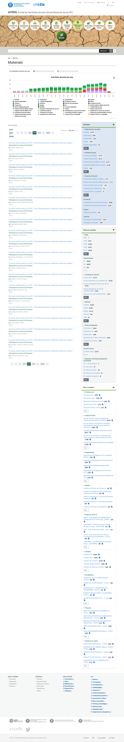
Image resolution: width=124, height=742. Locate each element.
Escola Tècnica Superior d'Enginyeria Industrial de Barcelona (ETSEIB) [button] (96, 419)
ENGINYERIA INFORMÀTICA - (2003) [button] (96, 652)
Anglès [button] (86, 311)
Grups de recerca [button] (90, 515)
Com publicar (90, 2)
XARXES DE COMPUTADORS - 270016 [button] (96, 583)
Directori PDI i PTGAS (99, 698)
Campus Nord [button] (88, 558)
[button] (110, 5)
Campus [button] (87, 551)
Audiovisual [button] (87, 135)
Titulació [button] (87, 608)
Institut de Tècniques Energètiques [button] (95, 507)
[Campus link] (84, 522)
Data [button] (86, 235)
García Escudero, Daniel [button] (92, 407)
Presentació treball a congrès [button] (94, 179)
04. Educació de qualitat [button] (92, 373)
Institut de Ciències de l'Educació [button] (95, 488)
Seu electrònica (97, 685)
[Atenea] (15, 729)
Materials (103, 51)
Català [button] (86, 308)
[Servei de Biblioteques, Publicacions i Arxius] (36, 721)
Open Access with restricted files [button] (95, 294)
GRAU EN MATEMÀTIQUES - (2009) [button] (95, 626)
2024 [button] (85, 247)
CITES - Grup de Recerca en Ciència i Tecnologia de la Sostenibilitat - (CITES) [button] (97, 536)
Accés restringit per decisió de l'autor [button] (96, 284)
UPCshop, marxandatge (99, 703)
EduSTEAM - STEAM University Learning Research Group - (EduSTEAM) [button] (97, 525)
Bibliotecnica (68, 684)
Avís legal (112, 738)
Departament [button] (89, 452)
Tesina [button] (86, 168)
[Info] (78, 2)
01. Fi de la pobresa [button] (90, 364)
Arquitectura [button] (88, 334)
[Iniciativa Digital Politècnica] (16, 721)
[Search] (111, 51)
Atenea (95, 679)
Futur (66, 681)
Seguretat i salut (97, 709)
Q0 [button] (84, 267)
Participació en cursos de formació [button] (96, 202)
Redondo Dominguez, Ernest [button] (93, 401)
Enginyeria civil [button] (88, 331)
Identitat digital (97, 687)
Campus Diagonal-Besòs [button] (92, 564)
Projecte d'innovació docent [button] (93, 185)
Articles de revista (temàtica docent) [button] (96, 182)
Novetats (102, 2)
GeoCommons (69, 686)
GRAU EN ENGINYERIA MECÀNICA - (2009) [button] (98, 631)
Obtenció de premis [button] (90, 212)
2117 (34, 133)
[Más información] (114, 51)
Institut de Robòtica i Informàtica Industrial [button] (98, 502)
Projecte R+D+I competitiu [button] (93, 191)
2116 (29, 133)
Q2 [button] (84, 264)
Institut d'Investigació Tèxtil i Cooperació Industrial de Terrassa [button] (97, 492)
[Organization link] (112, 420)
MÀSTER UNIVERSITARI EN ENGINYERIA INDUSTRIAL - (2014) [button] (97, 622)
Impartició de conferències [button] (93, 188)
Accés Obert (40, 686)
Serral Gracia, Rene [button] (90, 404)
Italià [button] (85, 317)
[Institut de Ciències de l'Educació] (63, 721)
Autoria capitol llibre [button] (90, 145)
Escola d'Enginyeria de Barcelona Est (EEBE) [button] (99, 442)
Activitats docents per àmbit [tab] (68, 71)
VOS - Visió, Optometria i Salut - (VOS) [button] (96, 530)
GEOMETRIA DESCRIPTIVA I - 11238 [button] (96, 598)
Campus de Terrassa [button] (91, 561)
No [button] (85, 355)
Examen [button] (86, 132)
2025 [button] (85, 244)
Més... (86, 148)
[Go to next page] (52, 132)
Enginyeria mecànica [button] (91, 341)
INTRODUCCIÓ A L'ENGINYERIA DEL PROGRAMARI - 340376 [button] (96, 589)
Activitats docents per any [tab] (20, 71)
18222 (48, 133)
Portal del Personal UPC (100, 695)
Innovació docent (41, 681)
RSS (93, 738)
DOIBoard (67, 691)
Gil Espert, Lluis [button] (88, 395)
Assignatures (13, 684)
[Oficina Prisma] (91, 721)
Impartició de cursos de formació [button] (95, 205)
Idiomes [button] (87, 302)
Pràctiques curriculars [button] (91, 223)
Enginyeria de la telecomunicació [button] (95, 337)
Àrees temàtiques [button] (90, 325)
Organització (12, 681)
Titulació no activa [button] (91, 641)
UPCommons (68, 679)
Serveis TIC (96, 690)
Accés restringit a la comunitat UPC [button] (95, 281)
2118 (39, 133)
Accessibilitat (102, 738)
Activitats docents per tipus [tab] (44, 71)
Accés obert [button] (88, 278)
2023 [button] (85, 250)
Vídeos (39, 691)
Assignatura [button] (88, 575)
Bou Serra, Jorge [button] (89, 398)
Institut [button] (87, 485)
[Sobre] (108, 2)
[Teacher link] (100, 395)
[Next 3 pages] (43, 132)
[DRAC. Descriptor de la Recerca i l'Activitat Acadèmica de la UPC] (28, 729)
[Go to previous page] (17, 132)
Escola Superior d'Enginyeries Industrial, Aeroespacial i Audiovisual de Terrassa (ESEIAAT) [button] (97, 425)
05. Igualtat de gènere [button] (91, 376)
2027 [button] (85, 238)
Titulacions (12, 686)
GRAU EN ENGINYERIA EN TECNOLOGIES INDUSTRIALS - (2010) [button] (98, 617)
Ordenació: (64, 130)
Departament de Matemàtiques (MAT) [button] (96, 465)
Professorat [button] (89, 392)
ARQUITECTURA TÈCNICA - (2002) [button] (95, 657)
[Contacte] (113, 2)
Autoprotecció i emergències (101, 712)
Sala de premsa (97, 706)
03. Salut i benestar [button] (90, 370)
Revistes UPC (69, 688)
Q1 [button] (84, 261)
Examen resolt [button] (88, 351)
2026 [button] (85, 241)
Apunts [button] (86, 142)
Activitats (39, 679)
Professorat (12, 679)
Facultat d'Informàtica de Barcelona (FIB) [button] (98, 430)
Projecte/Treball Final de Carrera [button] (94, 165)
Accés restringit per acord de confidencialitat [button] (93, 290)
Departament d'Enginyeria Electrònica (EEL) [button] (98, 460)
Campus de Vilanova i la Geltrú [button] (94, 567)
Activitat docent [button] (90, 153)
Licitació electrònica (99, 693)
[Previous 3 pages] (25, 132)
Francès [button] (86, 314)
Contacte (86, 738)
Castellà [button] (86, 305)
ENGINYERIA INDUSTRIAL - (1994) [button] (95, 644)
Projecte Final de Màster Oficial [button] (94, 162)
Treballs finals (40, 688)
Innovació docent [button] (90, 176)
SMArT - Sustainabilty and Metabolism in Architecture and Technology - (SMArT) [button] (97, 518)
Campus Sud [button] (88, 554)
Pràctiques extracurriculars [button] (93, 219)
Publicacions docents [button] (92, 129)
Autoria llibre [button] (88, 138)
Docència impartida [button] (90, 156)
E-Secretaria (96, 682)
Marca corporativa (98, 701)
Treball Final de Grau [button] (90, 159)
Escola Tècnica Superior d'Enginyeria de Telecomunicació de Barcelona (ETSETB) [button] (98, 436)
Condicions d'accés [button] (91, 275)
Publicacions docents (43, 684)
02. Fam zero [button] (88, 367)
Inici (9, 58)
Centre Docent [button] (89, 415)
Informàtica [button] (87, 328)
